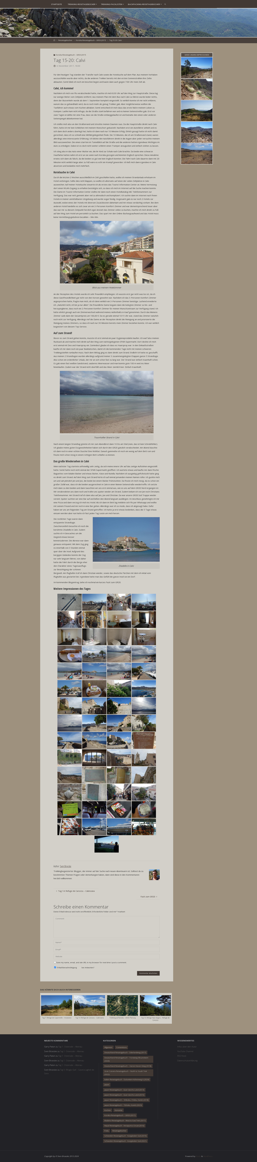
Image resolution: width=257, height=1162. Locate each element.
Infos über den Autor (187, 1046)
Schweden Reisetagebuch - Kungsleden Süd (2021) (125, 1141)
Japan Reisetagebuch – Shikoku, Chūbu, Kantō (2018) (126, 1100)
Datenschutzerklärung (187, 1060)
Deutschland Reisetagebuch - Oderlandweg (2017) (125, 1052)
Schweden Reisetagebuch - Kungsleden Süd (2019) (125, 1136)
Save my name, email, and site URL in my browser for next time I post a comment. (91, 962)
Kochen (107, 1110)
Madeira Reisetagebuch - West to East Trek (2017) (124, 1120)
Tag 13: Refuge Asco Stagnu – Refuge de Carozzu (155, 1019)
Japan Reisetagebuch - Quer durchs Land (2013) (124, 1090)
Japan (106, 1084)
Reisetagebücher (65, 40)
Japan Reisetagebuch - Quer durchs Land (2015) (124, 1095)
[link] (165, 4)
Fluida (198, 1156)
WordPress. (208, 1156)
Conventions (121, 1047)
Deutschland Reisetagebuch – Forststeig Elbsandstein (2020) (126, 1059)
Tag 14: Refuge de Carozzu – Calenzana (89, 1018)
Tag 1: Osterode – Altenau (70, 1046)
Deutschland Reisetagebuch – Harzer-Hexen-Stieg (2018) (127, 1066)
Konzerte (118, 1110)
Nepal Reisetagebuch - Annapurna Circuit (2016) (124, 1125)
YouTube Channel (185, 1051)
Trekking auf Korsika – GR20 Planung (122, 1018)
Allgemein (108, 1047)
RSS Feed (181, 1055)
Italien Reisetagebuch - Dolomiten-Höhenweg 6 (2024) (126, 1079)
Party (106, 1131)
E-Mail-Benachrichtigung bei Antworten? (75, 967)
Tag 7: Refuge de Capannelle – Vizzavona (56, 1018)
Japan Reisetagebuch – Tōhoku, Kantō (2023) (123, 1105)
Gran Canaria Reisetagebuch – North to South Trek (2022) (125, 1073)
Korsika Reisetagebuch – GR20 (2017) (91, 40)
